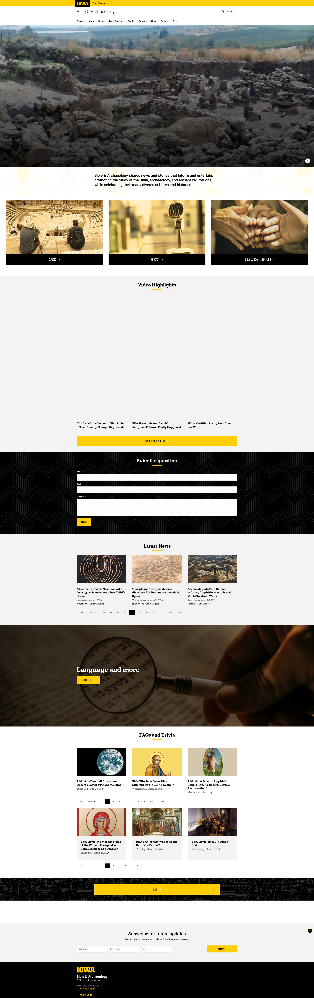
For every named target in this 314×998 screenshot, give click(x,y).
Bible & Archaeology (96, 11)
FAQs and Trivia (157, 735)
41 (119, 613)
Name (79, 471)
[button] (228, 11)
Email (79, 484)
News (91, 21)
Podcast (155, 259)
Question (81, 497)
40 (111, 613)
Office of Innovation (99, 3)
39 (104, 613)
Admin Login (85, 994)
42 (126, 613)
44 (140, 613)
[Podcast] (157, 227)
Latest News (157, 546)
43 (133, 613)
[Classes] (54, 227)
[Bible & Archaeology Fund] (259, 227)
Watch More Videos (155, 441)
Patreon (143, 21)
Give (175, 21)
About (154, 21)
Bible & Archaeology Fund (258, 259)
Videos (101, 21)
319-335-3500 (87, 989)
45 (147, 613)
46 (154, 613)
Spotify (131, 21)
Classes (80, 21)
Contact (164, 21)
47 (161, 613)
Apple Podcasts (116, 21)
